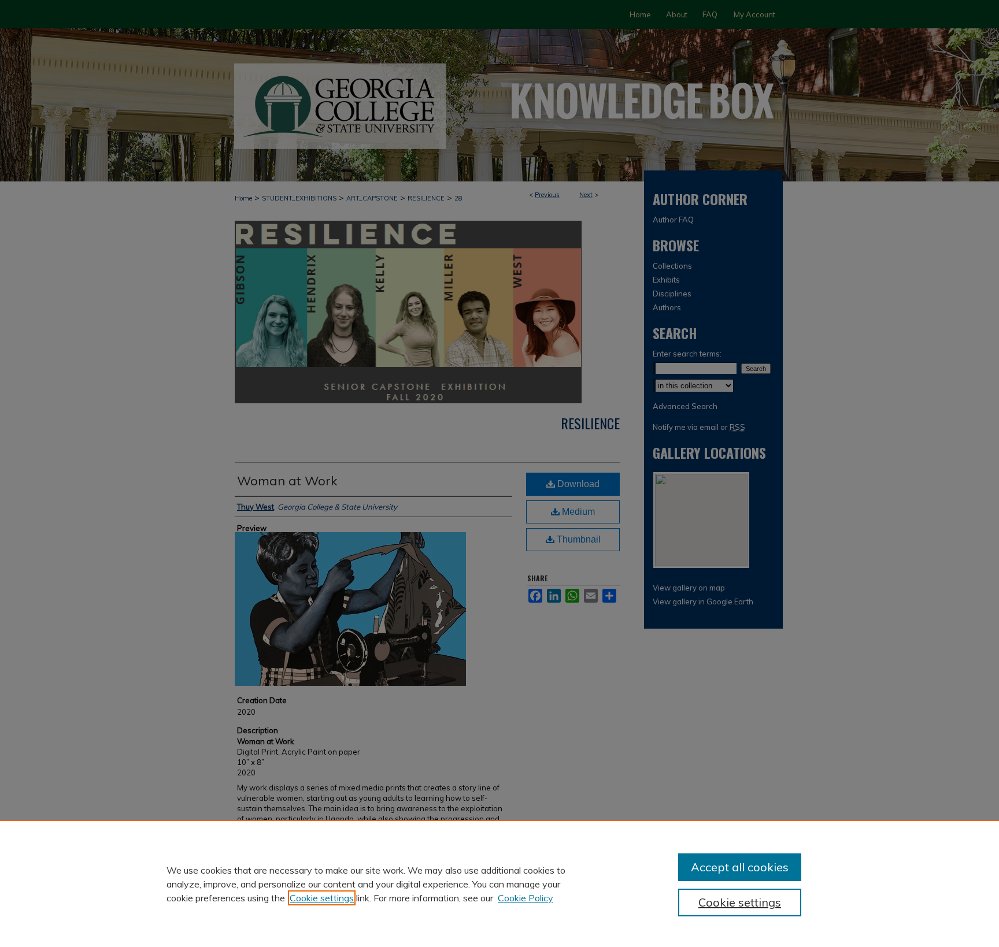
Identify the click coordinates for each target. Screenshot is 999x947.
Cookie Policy (525, 898)
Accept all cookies (740, 867)
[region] (499, 883)
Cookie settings (322, 898)
